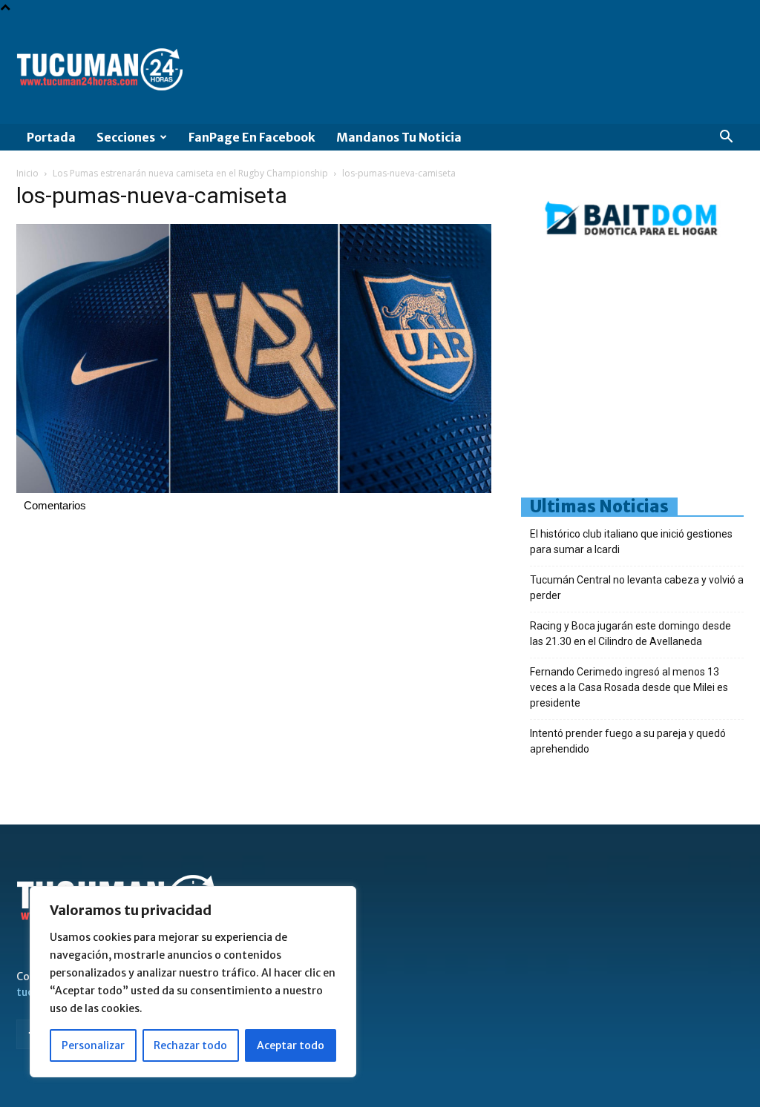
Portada (51, 137)
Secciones (125, 137)
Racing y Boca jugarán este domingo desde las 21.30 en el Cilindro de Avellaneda (630, 633)
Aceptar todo (290, 1045)
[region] (193, 981)
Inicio (27, 173)
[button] (726, 138)
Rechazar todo (190, 1045)
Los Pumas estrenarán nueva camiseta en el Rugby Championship (190, 173)
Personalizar (93, 1045)
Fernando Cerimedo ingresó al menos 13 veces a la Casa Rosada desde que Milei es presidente (629, 687)
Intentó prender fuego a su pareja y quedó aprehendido (628, 741)
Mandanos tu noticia (399, 137)
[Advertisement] (640, 373)
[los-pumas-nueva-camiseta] (253, 489)
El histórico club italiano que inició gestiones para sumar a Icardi (631, 541)
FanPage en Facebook (252, 137)
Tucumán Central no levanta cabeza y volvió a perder (637, 587)
